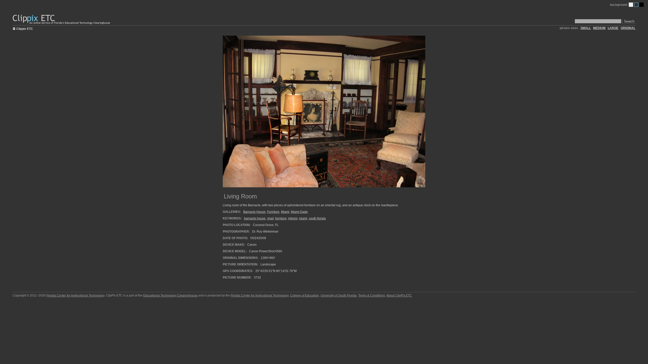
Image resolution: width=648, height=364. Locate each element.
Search (629, 21)
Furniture (273, 212)
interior (292, 218)
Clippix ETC (24, 28)
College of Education (304, 295)
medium (599, 28)
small (585, 28)
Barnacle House (254, 212)
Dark (641, 5)
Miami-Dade (299, 212)
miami (303, 218)
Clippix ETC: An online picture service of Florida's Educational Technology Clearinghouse (61, 20)
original (628, 28)
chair (270, 218)
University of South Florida (338, 295)
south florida (317, 218)
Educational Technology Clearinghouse (170, 295)
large (613, 28)
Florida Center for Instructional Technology (75, 295)
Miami (285, 212)
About (399, 295)
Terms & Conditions (371, 295)
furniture (281, 218)
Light (631, 5)
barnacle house (255, 218)
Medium (636, 5)
